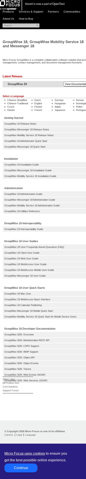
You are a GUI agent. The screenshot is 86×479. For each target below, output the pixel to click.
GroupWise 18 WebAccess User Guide (25, 264)
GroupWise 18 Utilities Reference (22, 211)
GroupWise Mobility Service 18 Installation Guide (30, 176)
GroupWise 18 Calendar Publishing (23, 305)
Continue (21, 468)
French (38, 110)
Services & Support (31, 11)
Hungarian (60, 103)
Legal (19, 434)
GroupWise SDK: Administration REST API (26, 340)
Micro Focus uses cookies (24, 453)
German (59, 100)
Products (8, 11)
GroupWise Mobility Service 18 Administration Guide (32, 205)
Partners (53, 11)
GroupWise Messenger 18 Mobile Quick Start (28, 311)
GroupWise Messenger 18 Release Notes (26, 129)
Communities (72, 11)
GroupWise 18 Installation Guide (21, 164)
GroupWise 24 (17, 84)
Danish (11, 110)
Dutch (37, 100)
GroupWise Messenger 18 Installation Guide (28, 170)
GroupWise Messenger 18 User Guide (25, 275)
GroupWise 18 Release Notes (20, 123)
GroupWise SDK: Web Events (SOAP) (24, 374)
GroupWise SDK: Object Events (21, 363)
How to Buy (26, 18)
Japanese (60, 110)
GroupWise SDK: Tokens (17, 369)
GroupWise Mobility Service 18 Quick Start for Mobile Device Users (40, 316)
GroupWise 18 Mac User (17, 293)
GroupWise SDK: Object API (19, 357)
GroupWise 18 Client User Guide (21, 252)
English (38, 103)
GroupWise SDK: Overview (19, 334)
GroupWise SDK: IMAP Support (21, 351)
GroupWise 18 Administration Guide (23, 194)
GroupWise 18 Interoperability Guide (23, 229)
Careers (8, 434)
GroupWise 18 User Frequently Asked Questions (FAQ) (34, 247)
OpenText (58, 4)
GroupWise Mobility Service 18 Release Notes (29, 135)
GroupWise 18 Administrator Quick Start (25, 141)
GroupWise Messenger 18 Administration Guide (29, 199)
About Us (8, 18)
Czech (10, 106)
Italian (58, 106)
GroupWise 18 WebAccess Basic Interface (27, 299)
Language (30, 434)
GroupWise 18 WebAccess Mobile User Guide (29, 270)
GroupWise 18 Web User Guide (21, 258)
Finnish (38, 106)
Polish (79, 106)
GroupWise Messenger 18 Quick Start (24, 146)
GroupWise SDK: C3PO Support (21, 346)
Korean (80, 100)
